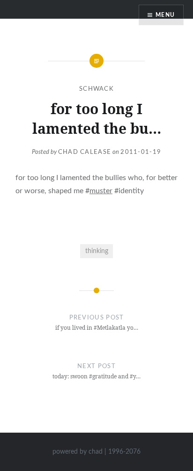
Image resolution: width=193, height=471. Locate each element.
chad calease (84, 152)
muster (100, 191)
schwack (96, 89)
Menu (165, 15)
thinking (96, 250)
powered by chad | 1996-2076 (96, 452)
